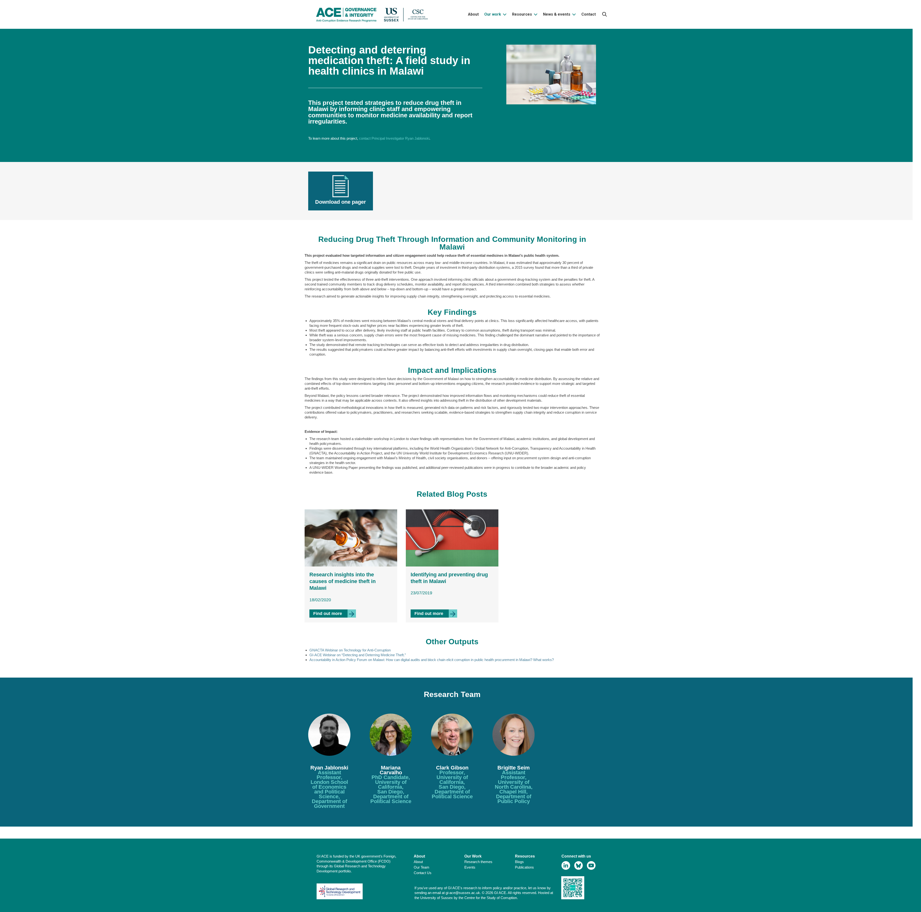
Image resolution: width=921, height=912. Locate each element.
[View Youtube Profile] (591, 865)
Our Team (421, 867)
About (418, 862)
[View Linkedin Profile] (565, 865)
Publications (524, 867)
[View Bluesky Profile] (578, 865)
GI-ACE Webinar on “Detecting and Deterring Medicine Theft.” (357, 655)
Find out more (334, 613)
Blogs (519, 862)
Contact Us (422, 873)
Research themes (478, 862)
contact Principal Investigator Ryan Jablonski (394, 138)
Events (469, 867)
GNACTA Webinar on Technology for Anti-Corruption (350, 650)
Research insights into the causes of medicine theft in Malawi (342, 581)
